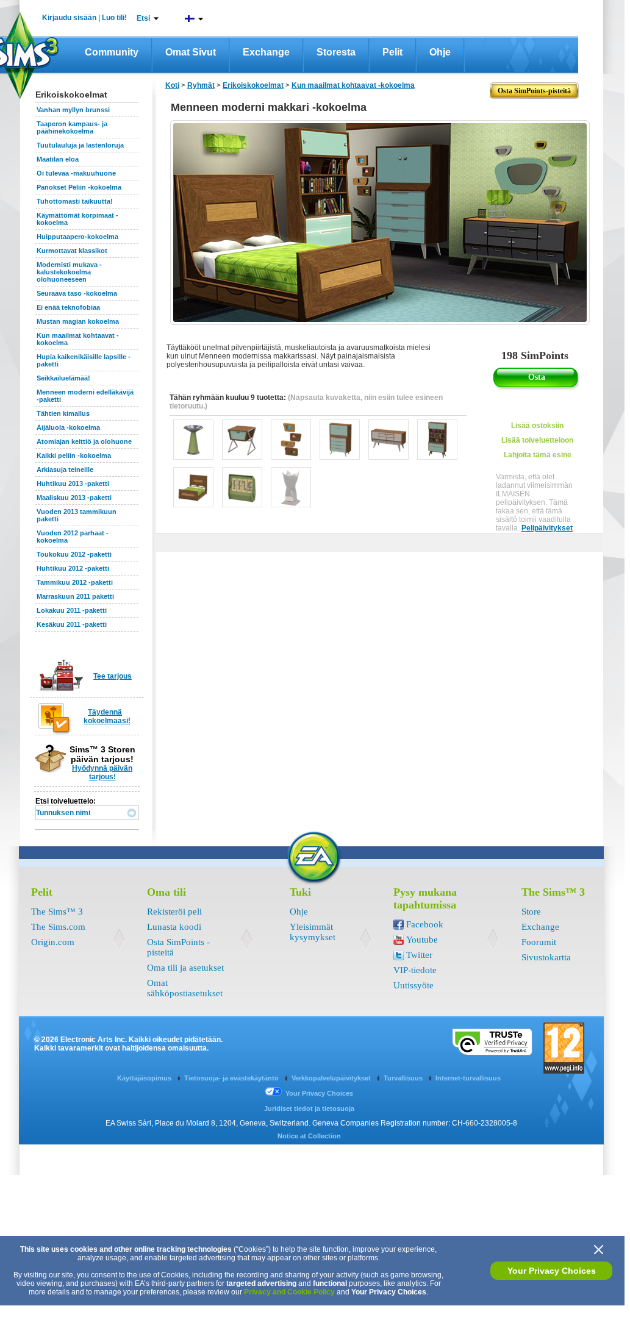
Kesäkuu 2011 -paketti (72, 624)
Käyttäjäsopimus (145, 1078)
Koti (172, 85)
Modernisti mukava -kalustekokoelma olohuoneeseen (69, 272)
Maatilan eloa (58, 159)
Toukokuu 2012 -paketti (74, 554)
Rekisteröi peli (174, 911)
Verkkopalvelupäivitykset (332, 1078)
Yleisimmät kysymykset (312, 932)
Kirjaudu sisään (69, 17)
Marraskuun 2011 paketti (75, 596)
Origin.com (52, 942)
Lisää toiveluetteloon (537, 440)
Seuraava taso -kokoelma (77, 293)
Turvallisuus (404, 1078)
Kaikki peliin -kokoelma (74, 455)
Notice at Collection (309, 1136)
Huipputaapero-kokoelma (77, 236)
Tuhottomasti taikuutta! (75, 201)
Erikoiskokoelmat (253, 85)
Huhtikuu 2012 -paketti (73, 568)
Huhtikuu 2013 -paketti (73, 483)
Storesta (336, 52)
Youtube (422, 939)
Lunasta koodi (174, 927)
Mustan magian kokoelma (78, 321)
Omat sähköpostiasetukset (185, 988)
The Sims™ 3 (57, 911)
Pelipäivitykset (547, 528)
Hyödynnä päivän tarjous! (102, 772)
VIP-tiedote (415, 970)
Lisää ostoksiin (537, 425)
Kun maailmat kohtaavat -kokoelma (353, 85)
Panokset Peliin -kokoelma (79, 187)
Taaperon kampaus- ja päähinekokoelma (72, 127)
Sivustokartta (546, 957)
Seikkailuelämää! (63, 378)
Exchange (266, 52)
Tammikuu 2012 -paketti (75, 582)
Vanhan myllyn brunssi (73, 109)
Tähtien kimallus (63, 413)
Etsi (143, 18)
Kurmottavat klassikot (72, 250)
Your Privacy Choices (551, 1271)
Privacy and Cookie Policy (289, 1292)
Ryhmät (201, 85)
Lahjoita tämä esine (537, 455)
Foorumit (538, 942)
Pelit (392, 52)
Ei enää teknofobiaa (68, 307)
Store (531, 911)
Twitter (419, 955)
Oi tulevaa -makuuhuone (76, 173)
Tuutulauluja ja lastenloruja (80, 145)
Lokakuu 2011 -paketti (72, 610)
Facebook (424, 924)
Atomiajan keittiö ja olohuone (84, 441)
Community (111, 52)
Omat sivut (190, 52)
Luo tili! (114, 17)
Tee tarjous (112, 676)
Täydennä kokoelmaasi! (107, 716)
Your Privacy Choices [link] (319, 1093)
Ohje (440, 52)
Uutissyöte (413, 985)
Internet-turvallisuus (468, 1078)
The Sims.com (58, 927)
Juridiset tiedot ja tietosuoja (309, 1108)
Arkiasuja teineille (65, 469)
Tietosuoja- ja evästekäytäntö (232, 1078)
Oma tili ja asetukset (185, 968)
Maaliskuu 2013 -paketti (74, 497)
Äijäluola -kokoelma (68, 427)
